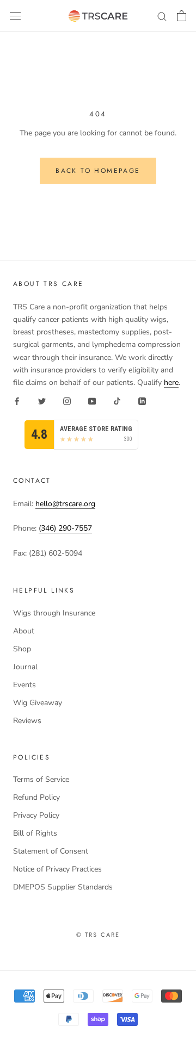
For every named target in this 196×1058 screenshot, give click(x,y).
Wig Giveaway (37, 703)
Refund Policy (36, 797)
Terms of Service (41, 779)
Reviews (27, 720)
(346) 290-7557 (65, 528)
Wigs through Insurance (54, 613)
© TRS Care (98, 934)
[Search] (162, 16)
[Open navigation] (15, 16)
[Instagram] (67, 401)
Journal (25, 667)
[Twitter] (42, 401)
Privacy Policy (36, 815)
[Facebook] (17, 401)
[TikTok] (117, 401)
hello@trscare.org (65, 504)
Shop (22, 649)
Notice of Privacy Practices (57, 869)
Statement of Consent (50, 851)
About (23, 631)
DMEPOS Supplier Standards (63, 887)
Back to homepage (98, 171)
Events (24, 685)
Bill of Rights (35, 833)
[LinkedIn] (142, 401)
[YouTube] (92, 401)
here (171, 382)
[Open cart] (181, 15)
